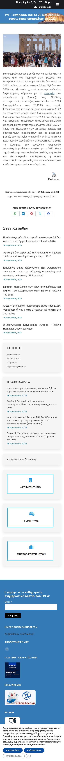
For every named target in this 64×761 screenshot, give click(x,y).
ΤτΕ (53, 197)
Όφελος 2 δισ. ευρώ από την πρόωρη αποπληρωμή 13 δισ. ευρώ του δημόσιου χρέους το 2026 (32, 254)
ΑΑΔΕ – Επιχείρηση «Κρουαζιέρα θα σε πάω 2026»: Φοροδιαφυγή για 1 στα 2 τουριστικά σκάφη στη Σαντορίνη (32, 309)
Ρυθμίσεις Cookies (14, 756)
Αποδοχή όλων (13, 750)
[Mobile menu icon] (57, 4)
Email (8, 601)
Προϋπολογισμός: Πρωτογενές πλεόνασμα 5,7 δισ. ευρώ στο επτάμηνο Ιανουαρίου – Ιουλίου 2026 (32, 239)
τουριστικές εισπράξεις (22, 197)
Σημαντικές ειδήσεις (26, 192)
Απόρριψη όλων (34, 750)
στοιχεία (49, 93)
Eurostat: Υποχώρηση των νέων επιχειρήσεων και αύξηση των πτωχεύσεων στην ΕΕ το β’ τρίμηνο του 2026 (32, 290)
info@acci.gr (44, 7)
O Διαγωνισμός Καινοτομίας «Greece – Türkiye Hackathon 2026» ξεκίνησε (32, 326)
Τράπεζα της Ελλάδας (41, 197)
